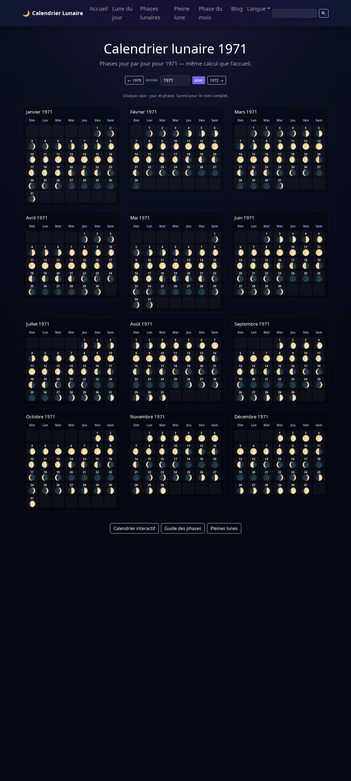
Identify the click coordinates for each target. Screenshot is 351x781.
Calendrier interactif (134, 528)
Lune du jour (122, 13)
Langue (256, 8)
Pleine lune (181, 13)
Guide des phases (183, 528)
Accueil (99, 8)
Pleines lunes (224, 528)
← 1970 (134, 80)
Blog (237, 8)
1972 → (216, 80)
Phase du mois (210, 13)
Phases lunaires (150, 13)
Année (152, 80)
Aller (198, 80)
